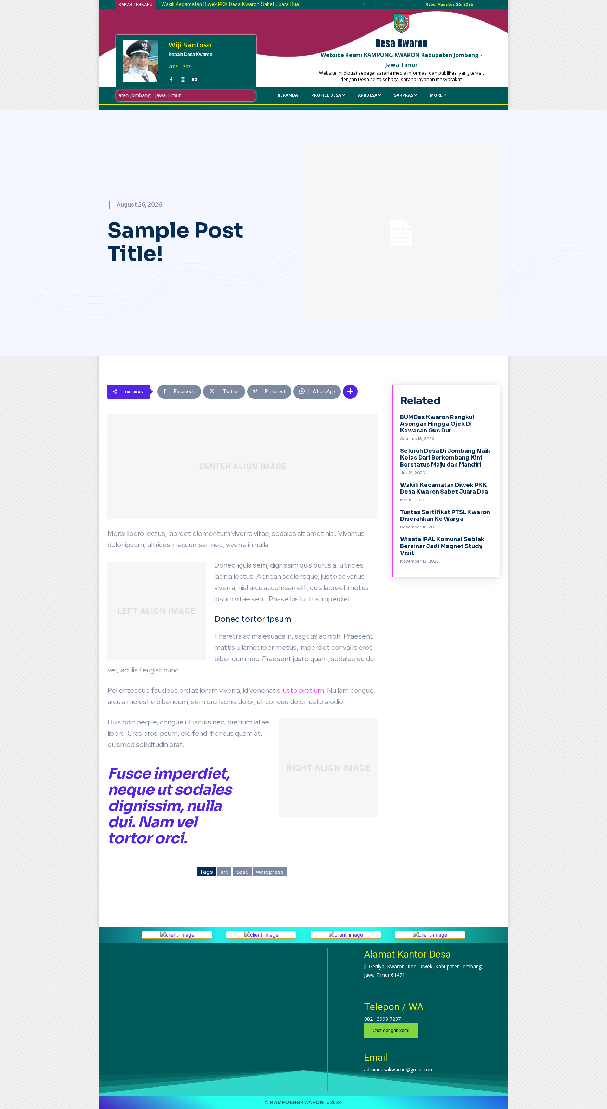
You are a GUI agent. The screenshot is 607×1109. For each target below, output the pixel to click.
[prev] (364, 4)
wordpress (270, 871)
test (242, 871)
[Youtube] (194, 77)
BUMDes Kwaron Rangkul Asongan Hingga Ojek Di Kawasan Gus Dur (437, 423)
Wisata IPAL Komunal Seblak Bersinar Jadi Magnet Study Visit (442, 546)
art (224, 871)
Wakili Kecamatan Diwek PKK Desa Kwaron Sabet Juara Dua (444, 488)
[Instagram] (183, 77)
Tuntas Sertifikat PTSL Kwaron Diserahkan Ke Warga (221, 4)
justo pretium (303, 690)
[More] (350, 392)
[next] (375, 4)
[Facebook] (171, 77)
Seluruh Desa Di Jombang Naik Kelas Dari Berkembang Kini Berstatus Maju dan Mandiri (445, 457)
